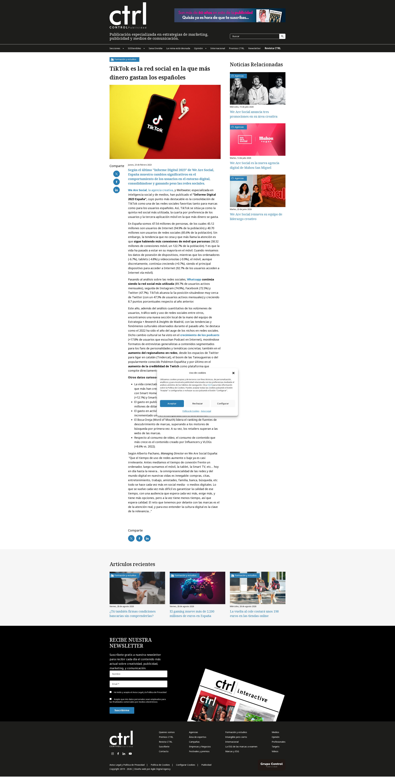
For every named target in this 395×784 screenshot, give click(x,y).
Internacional (232, 741)
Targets (275, 746)
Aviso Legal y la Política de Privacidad (149, 692)
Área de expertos (197, 736)
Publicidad (206, 764)
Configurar (223, 403)
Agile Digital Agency (160, 768)
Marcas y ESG (232, 751)
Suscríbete (164, 746)
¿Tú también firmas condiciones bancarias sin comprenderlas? (133, 613)
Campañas (194, 741)
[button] (233, 372)
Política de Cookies (191, 411)
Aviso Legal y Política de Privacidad (127, 764)
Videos (275, 751)
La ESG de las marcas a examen (241, 746)
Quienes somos (167, 732)
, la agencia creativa (150, 190)
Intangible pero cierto (236, 736)
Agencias (193, 732)
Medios (275, 732)
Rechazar (197, 403)
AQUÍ (209, 385)
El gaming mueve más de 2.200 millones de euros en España (192, 613)
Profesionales (278, 741)
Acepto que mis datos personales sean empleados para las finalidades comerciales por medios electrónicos (138, 700)
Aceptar (172, 403)
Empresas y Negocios (200, 746)
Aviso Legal (206, 411)
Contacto (163, 751)
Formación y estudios (236, 732)
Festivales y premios (199, 751)
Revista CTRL (165, 741)
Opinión (275, 736)
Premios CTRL (166, 736)
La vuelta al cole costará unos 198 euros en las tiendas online (254, 613)
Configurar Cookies (185, 764)
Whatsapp (194, 279)
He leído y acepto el (139, 692)
